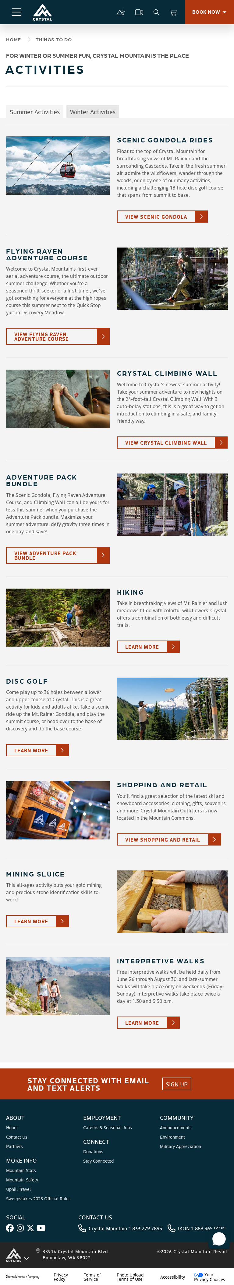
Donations (93, 1151)
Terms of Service (92, 1277)
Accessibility (172, 1277)
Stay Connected (98, 1161)
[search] (156, 12)
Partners (14, 1146)
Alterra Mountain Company (22, 1277)
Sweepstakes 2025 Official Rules (38, 1198)
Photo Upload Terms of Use (130, 1277)
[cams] (139, 12)
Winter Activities (92, 111)
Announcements (176, 1127)
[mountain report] (121, 12)
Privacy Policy (61, 1277)
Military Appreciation (180, 1146)
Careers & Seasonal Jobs (107, 1127)
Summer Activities (35, 111)
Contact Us (16, 1137)
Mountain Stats (21, 1170)
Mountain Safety (22, 1180)
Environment (172, 1137)
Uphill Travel (18, 1189)
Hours (12, 1127)
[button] (219, 1239)
